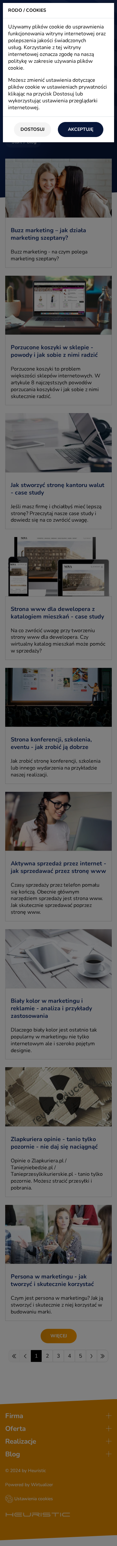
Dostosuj (32, 129)
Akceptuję (80, 129)
